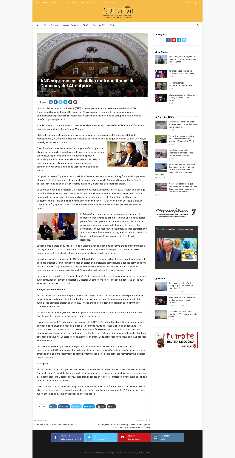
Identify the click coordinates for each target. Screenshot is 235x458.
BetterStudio (144, 452)
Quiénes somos (86, 3)
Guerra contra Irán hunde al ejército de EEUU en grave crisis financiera (182, 314)
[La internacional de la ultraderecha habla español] (161, 86)
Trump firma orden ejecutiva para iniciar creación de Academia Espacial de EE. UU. (181, 138)
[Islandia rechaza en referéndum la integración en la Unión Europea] (161, 98)
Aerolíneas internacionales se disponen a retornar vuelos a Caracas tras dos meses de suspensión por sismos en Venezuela (175, 169)
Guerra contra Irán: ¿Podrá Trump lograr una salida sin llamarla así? (180, 285)
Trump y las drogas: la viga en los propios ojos (175, 229)
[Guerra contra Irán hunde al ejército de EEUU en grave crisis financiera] (161, 314)
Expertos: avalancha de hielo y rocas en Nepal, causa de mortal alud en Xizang (182, 124)
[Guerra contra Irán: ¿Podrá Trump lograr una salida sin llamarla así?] (161, 286)
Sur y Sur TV (105, 3)
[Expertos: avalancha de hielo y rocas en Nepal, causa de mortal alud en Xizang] (161, 125)
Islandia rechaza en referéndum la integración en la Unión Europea (182, 97)
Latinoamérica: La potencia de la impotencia (55, 424)
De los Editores (72, 3)
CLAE (96, 3)
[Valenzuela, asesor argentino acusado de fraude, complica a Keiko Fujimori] (161, 59)
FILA (113, 3)
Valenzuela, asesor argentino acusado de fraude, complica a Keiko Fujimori (182, 59)
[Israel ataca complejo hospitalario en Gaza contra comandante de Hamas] (161, 153)
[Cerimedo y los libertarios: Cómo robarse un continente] (161, 74)
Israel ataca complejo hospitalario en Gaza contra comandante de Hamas (180, 152)
